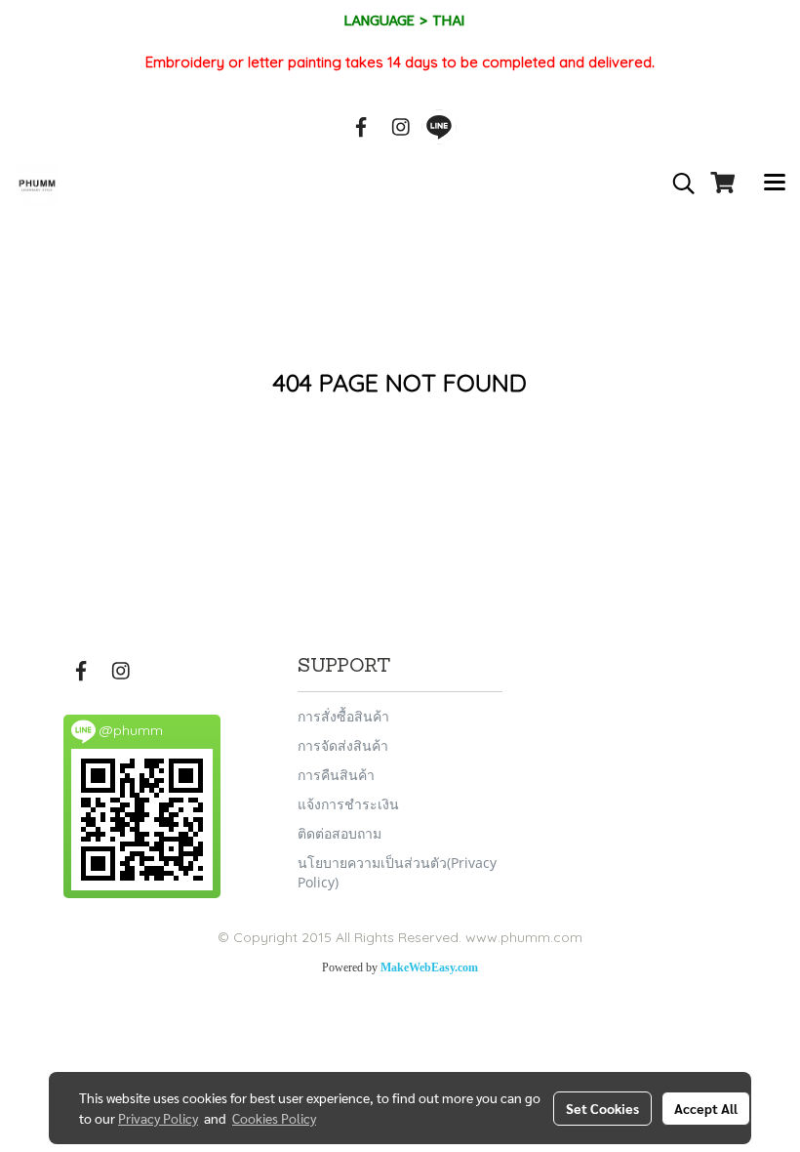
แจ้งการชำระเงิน (348, 804)
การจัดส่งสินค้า (343, 745)
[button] (677, 183)
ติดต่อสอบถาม (339, 833)
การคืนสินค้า (336, 774)
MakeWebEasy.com (429, 967)
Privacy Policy (158, 1118)
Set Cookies (602, 1108)
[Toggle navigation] (774, 183)
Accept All (706, 1108)
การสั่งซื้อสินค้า (343, 716)
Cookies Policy (274, 1118)
